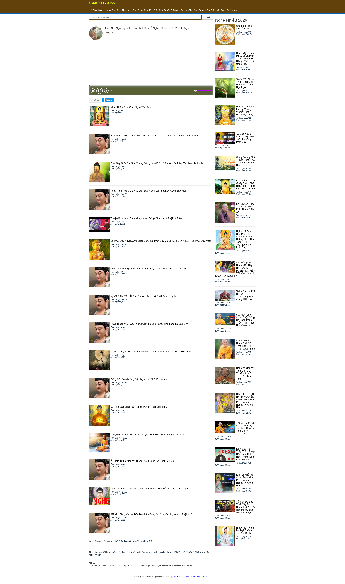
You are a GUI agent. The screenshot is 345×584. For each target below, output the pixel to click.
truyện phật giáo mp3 (176, 552)
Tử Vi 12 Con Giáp (207, 10)
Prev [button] (92, 91)
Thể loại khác (232, 10)
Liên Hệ (205, 576)
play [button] (99, 91)
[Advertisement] (151, 60)
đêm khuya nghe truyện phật (154, 552)
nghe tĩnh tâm (95, 554)
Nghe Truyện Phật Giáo (169, 10)
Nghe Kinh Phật (151, 10)
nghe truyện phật (133, 552)
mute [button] (195, 90)
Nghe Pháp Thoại (135, 10)
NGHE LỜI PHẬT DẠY (102, 3)
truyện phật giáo (118, 552)
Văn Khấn (221, 10)
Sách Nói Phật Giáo (189, 10)
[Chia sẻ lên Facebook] (108, 100)
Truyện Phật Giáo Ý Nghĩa (197, 552)
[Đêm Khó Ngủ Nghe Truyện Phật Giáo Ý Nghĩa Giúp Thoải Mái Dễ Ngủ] (96, 33)
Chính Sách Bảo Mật (191, 576)
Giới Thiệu (176, 576)
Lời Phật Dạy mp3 (97, 10)
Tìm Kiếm (207, 17)
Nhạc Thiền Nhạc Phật (116, 10)
